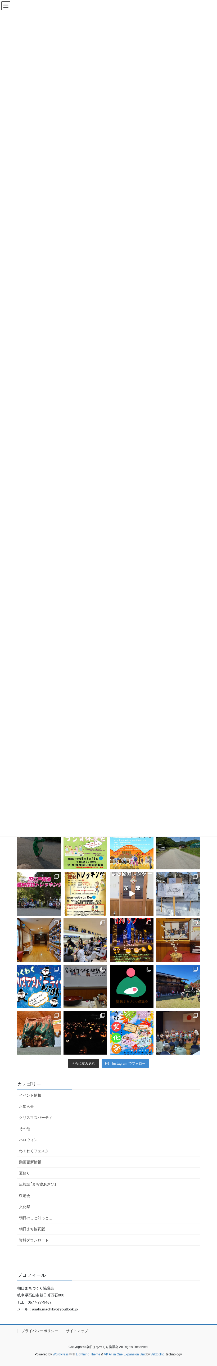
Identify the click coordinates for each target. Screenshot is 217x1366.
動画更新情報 (30, 1162)
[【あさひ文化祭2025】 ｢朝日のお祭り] (39, 1033)
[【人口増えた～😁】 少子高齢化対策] (178, 847)
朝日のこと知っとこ (35, 1218)
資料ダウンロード (34, 1240)
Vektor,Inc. (158, 1354)
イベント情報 (30, 1095)
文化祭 (24, 1207)
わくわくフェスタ (34, 1151)
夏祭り (24, 1173)
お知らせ (26, 1106)
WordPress (61, 1354)
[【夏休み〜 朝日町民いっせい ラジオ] (39, 847)
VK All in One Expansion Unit (125, 1354)
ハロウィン (28, 1140)
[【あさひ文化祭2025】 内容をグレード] (131, 1033)
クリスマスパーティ (35, 1117)
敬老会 (24, 1195)
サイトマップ (77, 1331)
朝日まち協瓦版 (32, 1229)
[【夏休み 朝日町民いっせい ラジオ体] (85, 847)
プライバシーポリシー (39, 1331)
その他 (24, 1129)
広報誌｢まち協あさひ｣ (37, 1184)
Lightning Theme (88, 1354)
